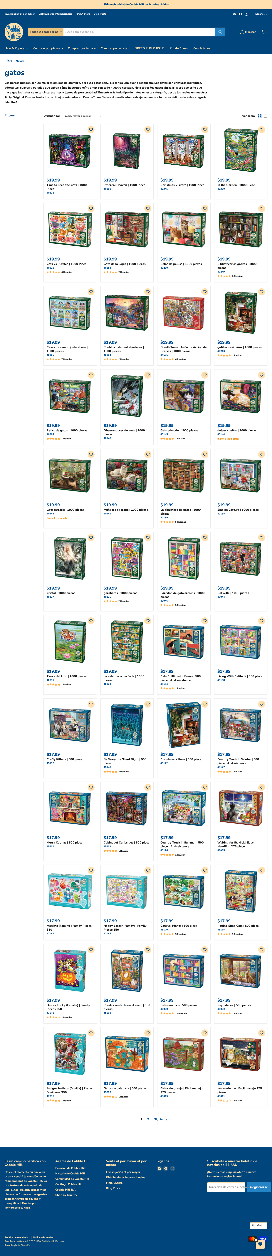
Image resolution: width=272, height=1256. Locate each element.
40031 (50, 680)
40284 (107, 355)
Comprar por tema (81, 48)
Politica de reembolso (17, 1237)
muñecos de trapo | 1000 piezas (126, 510)
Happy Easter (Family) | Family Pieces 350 (125, 928)
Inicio (8, 60)
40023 (107, 684)
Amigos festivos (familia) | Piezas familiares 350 (70, 1090)
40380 (107, 189)
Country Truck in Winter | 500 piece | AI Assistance (238, 761)
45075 (107, 1092)
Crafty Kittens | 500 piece (64, 759)
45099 (107, 1013)
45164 (164, 684)
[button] (91, 129)
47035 (50, 1096)
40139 (164, 517)
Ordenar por (51, 116)
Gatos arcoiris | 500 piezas (178, 1005)
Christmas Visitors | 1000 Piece (182, 185)
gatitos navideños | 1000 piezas (239, 347)
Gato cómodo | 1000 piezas (179, 430)
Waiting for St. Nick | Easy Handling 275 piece (235, 845)
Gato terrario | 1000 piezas (65, 510)
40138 (221, 513)
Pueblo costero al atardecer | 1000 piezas (124, 349)
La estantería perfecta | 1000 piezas (124, 678)
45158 (221, 680)
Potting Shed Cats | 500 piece (238, 926)
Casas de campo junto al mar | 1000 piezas (67, 349)
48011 (221, 1096)
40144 (221, 434)
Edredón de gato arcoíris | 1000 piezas (182, 595)
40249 (221, 271)
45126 (164, 850)
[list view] (264, 116)
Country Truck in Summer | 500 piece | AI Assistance (182, 845)
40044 (221, 597)
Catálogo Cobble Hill (69, 1184)
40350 (221, 189)
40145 (164, 434)
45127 (221, 767)
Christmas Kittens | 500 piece (180, 759)
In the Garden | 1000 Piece (236, 185)
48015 (164, 1096)
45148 (107, 767)
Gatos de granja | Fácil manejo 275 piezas (181, 1090)
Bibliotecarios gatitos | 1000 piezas (237, 266)
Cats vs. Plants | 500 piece (178, 926)
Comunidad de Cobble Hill (72, 1179)
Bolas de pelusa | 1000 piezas (181, 264)
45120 (164, 929)
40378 (50, 192)
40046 (164, 601)
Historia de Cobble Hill (70, 1173)
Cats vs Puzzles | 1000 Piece (66, 264)
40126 (107, 597)
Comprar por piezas (47, 48)
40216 (221, 351)
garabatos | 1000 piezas (120, 593)
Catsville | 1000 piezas (233, 593)
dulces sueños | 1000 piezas (236, 430)
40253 (107, 268)
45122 (164, 763)
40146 (107, 438)
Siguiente (161, 1119)
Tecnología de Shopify (17, 1245)
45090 (164, 1009)
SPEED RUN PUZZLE (149, 48)
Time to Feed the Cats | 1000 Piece (67, 187)
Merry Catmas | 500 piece (65, 843)
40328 (50, 268)
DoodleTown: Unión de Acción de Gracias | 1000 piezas (183, 349)
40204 (50, 434)
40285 (50, 355)
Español (259, 14)
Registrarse (259, 1187)
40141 (107, 513)
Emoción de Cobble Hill (70, 1168)
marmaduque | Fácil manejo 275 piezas (239, 1090)
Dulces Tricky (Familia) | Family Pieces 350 (68, 1007)
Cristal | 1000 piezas (61, 593)
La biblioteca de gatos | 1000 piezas (180, 512)
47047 (50, 933)
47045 (107, 933)
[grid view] (259, 116)
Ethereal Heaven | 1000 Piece (124, 185)
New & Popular (15, 48)
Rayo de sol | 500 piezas (234, 1005)
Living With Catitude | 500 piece (239, 676)
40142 (50, 513)
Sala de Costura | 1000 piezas (238, 510)
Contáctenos (201, 48)
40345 (164, 189)
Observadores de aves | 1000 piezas (124, 432)
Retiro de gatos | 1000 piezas (67, 430)
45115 (221, 929)
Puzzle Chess (179, 48)
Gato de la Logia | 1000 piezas (125, 264)
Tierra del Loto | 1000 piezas (67, 676)
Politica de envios (43, 1237)
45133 (107, 846)
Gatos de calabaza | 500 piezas (125, 1088)
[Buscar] (220, 32)
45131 (50, 846)
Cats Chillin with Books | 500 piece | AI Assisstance (180, 678)
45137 (50, 763)
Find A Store (83, 14)
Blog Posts (100, 14)
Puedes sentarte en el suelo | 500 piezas (127, 1007)
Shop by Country (66, 1195)
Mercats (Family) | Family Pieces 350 (69, 928)
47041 (50, 1013)
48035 (221, 850)
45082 (221, 1009)
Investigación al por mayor (20, 14)
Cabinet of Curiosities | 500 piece (127, 843)
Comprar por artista (114, 48)
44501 (164, 355)
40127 (50, 597)
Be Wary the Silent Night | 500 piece (125, 761)
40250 (164, 268)
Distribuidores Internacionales (55, 14)
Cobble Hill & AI (65, 1189)
